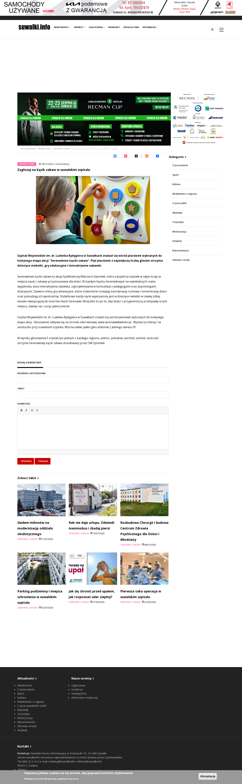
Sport (175, 175)
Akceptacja (207, 776)
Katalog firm (131, 27)
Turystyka (178, 222)
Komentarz (23, 403)
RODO (21, 765)
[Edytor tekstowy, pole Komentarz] (93, 436)
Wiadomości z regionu (184, 194)
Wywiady (177, 213)
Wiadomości (61, 27)
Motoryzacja (179, 232)
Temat (20, 388)
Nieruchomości (180, 251)
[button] (21, 410)
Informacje (149, 27)
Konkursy (114, 27)
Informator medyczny (84, 697)
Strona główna (28, 149)
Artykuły (177, 241)
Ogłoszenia (96, 27)
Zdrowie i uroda (61, 149)
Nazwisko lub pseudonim (31, 373)
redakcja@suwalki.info (61, 761)
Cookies (33, 765)
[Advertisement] (121, 66)
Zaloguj (21, 769)
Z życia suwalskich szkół (31, 705)
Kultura (176, 184)
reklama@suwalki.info (89, 761)
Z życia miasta (180, 165)
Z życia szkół (179, 203)
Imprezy (79, 27)
